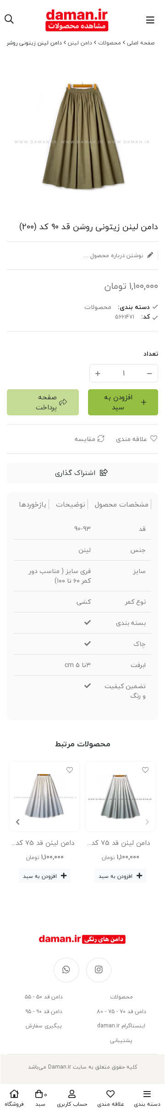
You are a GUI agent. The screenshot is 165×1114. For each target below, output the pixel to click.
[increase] (98, 372)
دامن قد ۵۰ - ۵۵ (44, 997)
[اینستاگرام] (99, 970)
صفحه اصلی (140, 43)
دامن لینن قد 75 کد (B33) (45, 844)
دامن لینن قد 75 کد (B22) (120, 844)
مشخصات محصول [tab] (121, 504)
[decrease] (150, 372)
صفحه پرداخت (46, 402)
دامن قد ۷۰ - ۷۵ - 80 (121, 1011)
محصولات (109, 43)
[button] (17, 822)
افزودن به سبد (118, 402)
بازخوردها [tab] (32, 504)
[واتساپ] (66, 970)
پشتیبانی (121, 1040)
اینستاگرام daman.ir (121, 1026)
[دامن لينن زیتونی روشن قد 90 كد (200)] (82, 939)
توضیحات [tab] (70, 504)
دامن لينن (80, 43)
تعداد (150, 353)
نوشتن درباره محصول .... (114, 255)
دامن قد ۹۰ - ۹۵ (43, 1011)
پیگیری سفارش (44, 1026)
